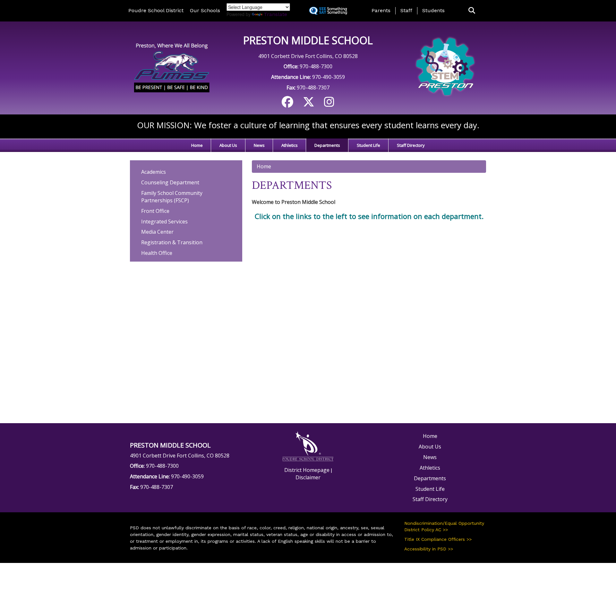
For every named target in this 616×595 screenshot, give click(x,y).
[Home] (171, 67)
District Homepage (306, 469)
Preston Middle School (308, 40)
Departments (327, 145)
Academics (153, 171)
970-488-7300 (316, 66)
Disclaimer (308, 477)
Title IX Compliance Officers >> (438, 539)
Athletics (289, 145)
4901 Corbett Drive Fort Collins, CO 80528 (308, 56)
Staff (406, 10)
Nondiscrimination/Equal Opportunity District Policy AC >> (444, 526)
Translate (275, 14)
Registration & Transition (171, 242)
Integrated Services (164, 221)
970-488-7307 (313, 87)
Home (197, 145)
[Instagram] (329, 104)
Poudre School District (156, 10)
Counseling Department (170, 182)
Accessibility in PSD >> (428, 548)
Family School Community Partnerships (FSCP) (171, 196)
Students (433, 10)
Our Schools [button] (205, 10)
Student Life (368, 145)
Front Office (155, 210)
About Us (228, 145)
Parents (381, 10)
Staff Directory (411, 145)
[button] (471, 10)
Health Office (156, 252)
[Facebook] (287, 104)
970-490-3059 (328, 76)
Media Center (157, 231)
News (259, 145)
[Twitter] (308, 104)
